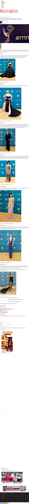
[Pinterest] (14, 46)
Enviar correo (21, 499)
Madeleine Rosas (2, 23)
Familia (3, 496)
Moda (2, 1)
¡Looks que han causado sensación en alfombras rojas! (7, 309)
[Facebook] (14, 43)
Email (1, 324)
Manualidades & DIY (5, 494)
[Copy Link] (14, 48)
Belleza (3, 492)
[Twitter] (14, 44)
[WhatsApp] (14, 47)
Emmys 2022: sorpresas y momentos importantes (14, 299)
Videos (2, 7)
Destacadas (6, 308)
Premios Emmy (12, 303)
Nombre (1, 323)
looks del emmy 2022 (7, 303)
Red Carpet (8, 17)
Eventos (3, 495)
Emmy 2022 (2, 303)
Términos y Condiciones (19, 501)
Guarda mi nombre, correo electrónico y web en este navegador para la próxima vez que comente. (13, 327)
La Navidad (3, 498)
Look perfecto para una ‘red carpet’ (4, 311)
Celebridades (3, 2)
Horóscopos (3, 497)
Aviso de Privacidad (13, 501)
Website (1, 326)
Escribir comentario (3, 305)
